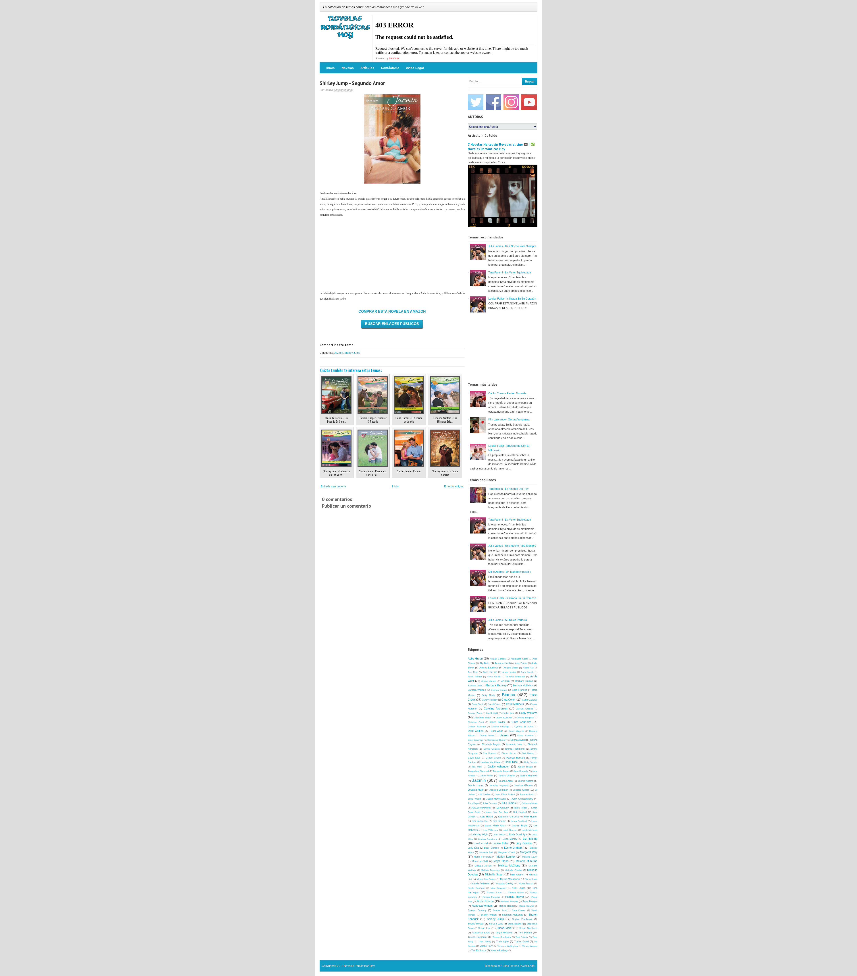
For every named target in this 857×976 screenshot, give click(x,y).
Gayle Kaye (474, 758)
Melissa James (483, 865)
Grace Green (493, 757)
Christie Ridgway (525, 717)
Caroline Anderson (496, 708)
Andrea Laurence (488, 667)
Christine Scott (476, 722)
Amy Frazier (521, 663)
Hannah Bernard (515, 757)
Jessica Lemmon (498, 789)
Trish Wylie (502, 941)
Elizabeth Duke (514, 744)
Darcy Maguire (516, 731)
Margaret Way (528, 852)
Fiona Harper (508, 753)
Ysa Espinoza (478, 950)
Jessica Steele (521, 789)
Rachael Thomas (509, 901)
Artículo (505, 681)
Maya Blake (500, 861)
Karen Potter (520, 807)
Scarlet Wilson (489, 914)
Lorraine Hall (480, 843)
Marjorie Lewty (529, 857)
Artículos (367, 68)
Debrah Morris (487, 735)
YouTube (529, 102)
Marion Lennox (506, 856)
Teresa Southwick (502, 937)
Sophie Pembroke (522, 919)
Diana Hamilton (525, 735)
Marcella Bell (486, 852)
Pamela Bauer (494, 892)
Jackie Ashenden (499, 766)
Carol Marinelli (515, 704)
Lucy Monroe (491, 847)
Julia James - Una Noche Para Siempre (512, 246)
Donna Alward (518, 739)
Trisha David (521, 941)
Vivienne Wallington (507, 946)
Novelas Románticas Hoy (359, 966)
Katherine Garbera (508, 816)
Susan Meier (504, 928)
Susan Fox (484, 928)
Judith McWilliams (496, 798)
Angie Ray (528, 667)
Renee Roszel (507, 905)
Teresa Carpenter (477, 937)
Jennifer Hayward (498, 785)
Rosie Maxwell (526, 906)
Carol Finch (478, 704)
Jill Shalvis (484, 794)
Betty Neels (488, 695)
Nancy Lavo (531, 879)
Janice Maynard (528, 775)
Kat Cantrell (519, 812)
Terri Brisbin (522, 937)
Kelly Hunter (530, 816)
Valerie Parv (486, 946)
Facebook (493, 102)
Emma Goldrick (492, 749)
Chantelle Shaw (482, 717)
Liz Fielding (530, 838)
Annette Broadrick (515, 676)
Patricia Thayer (514, 896)
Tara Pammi (525, 932)
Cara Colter (508, 699)
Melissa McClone (509, 865)
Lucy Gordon (523, 843)
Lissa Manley (510, 838)
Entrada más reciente (334, 486)
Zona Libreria (511, 966)
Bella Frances (519, 690)
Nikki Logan (518, 888)
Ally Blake (485, 663)
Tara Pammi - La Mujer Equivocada (509, 272)
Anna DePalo (490, 672)
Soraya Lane (496, 923)
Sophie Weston (476, 923)
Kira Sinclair (499, 821)
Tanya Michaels (504, 932)
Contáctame (390, 68)
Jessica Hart (475, 789)
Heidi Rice (511, 762)
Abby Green (475, 658)
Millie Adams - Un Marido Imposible (509, 571)
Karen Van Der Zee (497, 812)
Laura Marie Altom (495, 825)
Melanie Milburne (527, 861)
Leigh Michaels (529, 830)
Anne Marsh (527, 672)
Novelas (347, 68)
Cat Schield (492, 713)
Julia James (508, 803)
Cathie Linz (508, 713)
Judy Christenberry (522, 798)
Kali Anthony (502, 807)
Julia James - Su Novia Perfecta (507, 620)
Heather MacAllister (491, 762)
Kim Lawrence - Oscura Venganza (509, 419)
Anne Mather (475, 676)
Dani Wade (497, 731)
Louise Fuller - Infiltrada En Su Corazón (512, 298)
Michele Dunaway (490, 870)
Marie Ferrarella (482, 856)
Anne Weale (494, 676)
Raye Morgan (529, 901)
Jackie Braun (525, 766)
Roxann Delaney (477, 910)
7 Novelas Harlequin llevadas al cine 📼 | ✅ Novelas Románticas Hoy (501, 146)
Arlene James (488, 681)
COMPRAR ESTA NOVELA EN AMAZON (392, 311)
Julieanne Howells (481, 807)
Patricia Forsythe (491, 897)
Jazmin (338, 352)
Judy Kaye (473, 803)
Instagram (511, 102)
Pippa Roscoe (485, 901)
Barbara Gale (475, 685)
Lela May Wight (479, 834)
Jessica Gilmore (523, 785)
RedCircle (394, 58)
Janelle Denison (506, 775)
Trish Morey (484, 941)
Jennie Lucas (475, 785)
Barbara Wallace (477, 690)
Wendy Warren (530, 946)
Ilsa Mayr (477, 766)
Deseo (504, 735)
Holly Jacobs (530, 762)
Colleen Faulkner (477, 726)
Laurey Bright (519, 825)
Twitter (475, 102)
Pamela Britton (516, 892)
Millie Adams (517, 874)
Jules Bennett (490, 803)
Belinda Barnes (499, 690)
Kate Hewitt (486, 816)
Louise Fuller (501, 843)
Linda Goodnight (518, 834)
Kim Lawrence (479, 821)
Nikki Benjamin (498, 888)
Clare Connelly (521, 722)
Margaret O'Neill (506, 852)
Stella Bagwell (515, 923)
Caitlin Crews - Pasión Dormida (507, 393)
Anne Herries (509, 672)
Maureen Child (480, 861)
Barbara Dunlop (524, 681)
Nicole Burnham (476, 888)
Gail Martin (528, 753)
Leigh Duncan (510, 830)
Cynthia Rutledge (500, 726)
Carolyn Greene (524, 708)
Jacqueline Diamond (478, 771)
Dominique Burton (496, 740)
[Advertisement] (392, 254)
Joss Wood (474, 798)
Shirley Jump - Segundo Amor (352, 83)
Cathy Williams (528, 713)
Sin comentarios (343, 89)
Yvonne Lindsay (499, 950)
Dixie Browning (475, 740)
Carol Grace (494, 704)
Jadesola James (501, 771)
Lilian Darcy (499, 834)
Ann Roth (473, 672)
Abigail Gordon (498, 659)
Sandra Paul (499, 910)
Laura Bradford (519, 821)
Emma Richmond (514, 748)
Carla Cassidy (529, 699)
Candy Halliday (489, 700)
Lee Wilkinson (490, 830)
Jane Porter (486, 775)
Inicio (330, 68)
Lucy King (473, 847)
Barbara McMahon (523, 685)
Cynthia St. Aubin (523, 726)
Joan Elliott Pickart (505, 794)
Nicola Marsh (526, 883)
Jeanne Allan (506, 781)
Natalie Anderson (481, 883)
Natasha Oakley (504, 883)
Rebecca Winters (482, 905)
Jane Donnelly (521, 771)
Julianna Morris (529, 803)
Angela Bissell (510, 667)
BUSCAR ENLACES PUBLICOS (392, 324)
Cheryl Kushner (504, 717)
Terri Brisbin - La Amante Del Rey (508, 488)
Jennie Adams (525, 781)
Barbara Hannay (496, 685)
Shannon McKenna (512, 914)
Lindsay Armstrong (487, 839)
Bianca (508, 694)
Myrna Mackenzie (510, 879)
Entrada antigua (454, 486)
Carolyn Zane (475, 713)
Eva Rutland (489, 753)
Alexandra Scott (519, 659)
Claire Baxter (497, 722)
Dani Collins (475, 730)
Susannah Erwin (481, 932)
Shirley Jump (352, 352)
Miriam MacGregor (486, 879)
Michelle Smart (494, 874)
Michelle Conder (513, 870)
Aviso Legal (415, 68)
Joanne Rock (527, 794)
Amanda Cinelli (502, 663)
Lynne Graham (513, 847)
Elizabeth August (491, 744)
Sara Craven (519, 910)
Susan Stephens (528, 928)
